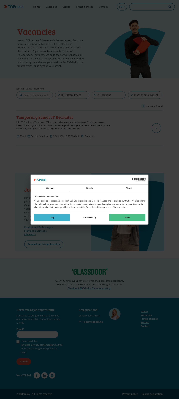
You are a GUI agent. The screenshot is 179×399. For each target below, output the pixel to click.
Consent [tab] (50, 188)
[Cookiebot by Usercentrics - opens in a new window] (134, 179)
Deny (52, 217)
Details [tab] (89, 188)
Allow (127, 217)
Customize (88, 217)
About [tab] (129, 188)
